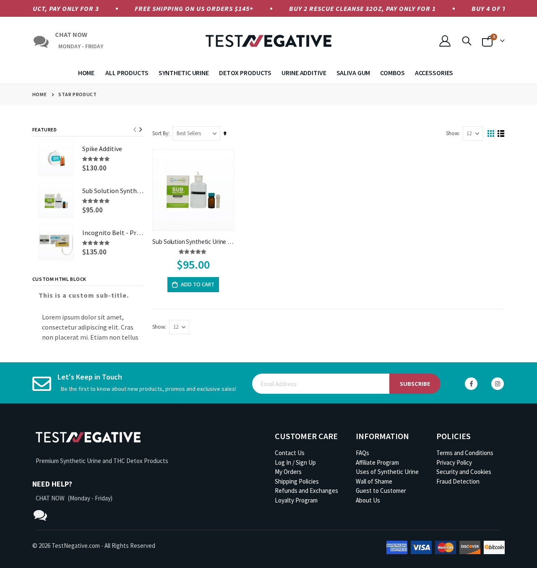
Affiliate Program (377, 462)
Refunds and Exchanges (306, 491)
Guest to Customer (381, 491)
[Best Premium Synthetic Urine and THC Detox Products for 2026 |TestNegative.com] (268, 41)
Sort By (160, 133)
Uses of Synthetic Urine (387, 472)
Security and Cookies (463, 472)
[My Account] (444, 41)
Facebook (471, 383)
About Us (368, 500)
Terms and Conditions (464, 453)
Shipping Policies (297, 481)
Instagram (497, 383)
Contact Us (290, 453)
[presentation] (140, 129)
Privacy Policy (454, 462)
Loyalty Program (296, 500)
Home (39, 94)
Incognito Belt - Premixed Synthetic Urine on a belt (113, 232)
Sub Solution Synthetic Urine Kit (193, 242)
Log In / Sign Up (295, 462)
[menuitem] (89, 72)
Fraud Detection (458, 481)
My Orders (288, 472)
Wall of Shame (374, 481)
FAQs (362, 453)
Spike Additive (102, 148)
